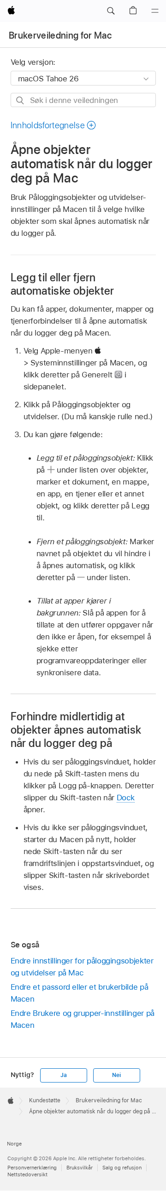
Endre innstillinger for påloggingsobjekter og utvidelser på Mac (82, 966)
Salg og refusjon (122, 1167)
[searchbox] (83, 100)
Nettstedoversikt (27, 1174)
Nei (116, 1075)
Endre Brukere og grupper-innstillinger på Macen (82, 1019)
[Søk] (20, 100)
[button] (111, 11)
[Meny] (155, 11)
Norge (14, 1143)
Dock (126, 797)
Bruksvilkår (79, 1167)
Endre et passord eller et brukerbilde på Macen (79, 992)
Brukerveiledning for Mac (60, 35)
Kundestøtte (44, 1100)
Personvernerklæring (32, 1167)
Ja (63, 1075)
